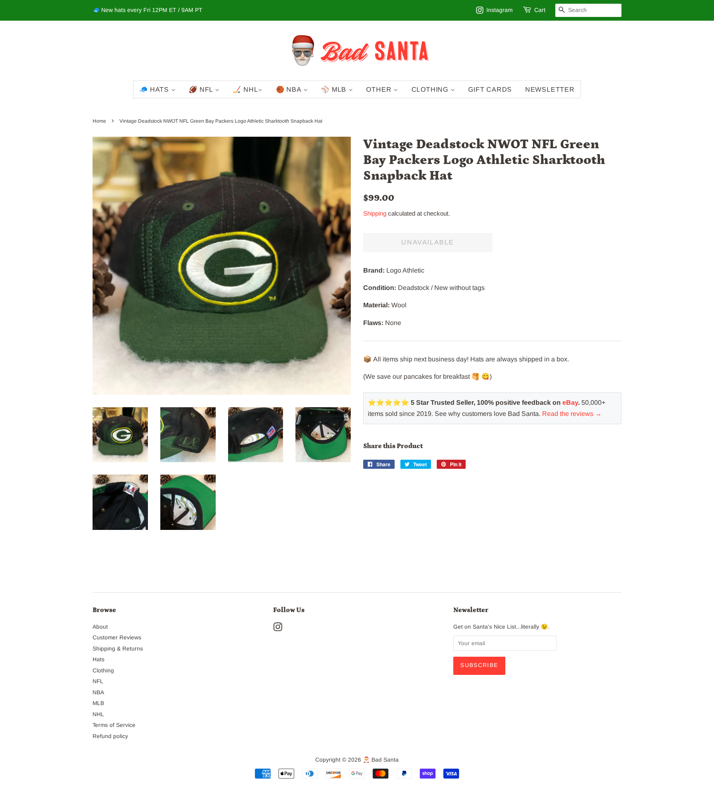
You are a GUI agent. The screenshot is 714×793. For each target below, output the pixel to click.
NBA (98, 692)
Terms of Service (114, 725)
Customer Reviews (117, 637)
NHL (98, 714)
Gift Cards (490, 89)
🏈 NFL (202, 89)
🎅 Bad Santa (381, 760)
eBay (570, 402)
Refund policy (110, 736)
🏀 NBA (289, 89)
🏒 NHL (245, 89)
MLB (98, 703)
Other (379, 89)
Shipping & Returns (118, 649)
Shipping (374, 213)
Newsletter (550, 89)
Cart (539, 10)
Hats (99, 659)
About (100, 627)
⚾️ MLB (334, 89)
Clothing (431, 89)
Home (99, 121)
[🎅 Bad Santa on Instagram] (277, 629)
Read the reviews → (572, 413)
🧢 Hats (155, 89)
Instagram (499, 10)
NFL (98, 681)
